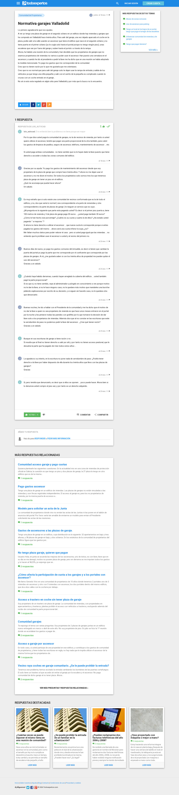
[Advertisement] (64, 91)
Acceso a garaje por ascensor (36, 643)
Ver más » (153, 50)
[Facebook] (31, 787)
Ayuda (34, 783)
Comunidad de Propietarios (30, 15)
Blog (39, 783)
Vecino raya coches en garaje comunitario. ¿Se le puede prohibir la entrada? (63, 665)
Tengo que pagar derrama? (136, 44)
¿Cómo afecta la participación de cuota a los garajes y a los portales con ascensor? (61, 576)
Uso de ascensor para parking (137, 24)
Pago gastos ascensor (31, 486)
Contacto (45, 783)
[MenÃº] (18, 3)
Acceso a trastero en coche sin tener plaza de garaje (49, 599)
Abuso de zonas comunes (136, 19)
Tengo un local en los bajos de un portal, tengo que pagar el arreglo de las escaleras (142, 30)
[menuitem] (33, 104)
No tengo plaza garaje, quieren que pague (43, 552)
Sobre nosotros (25, 783)
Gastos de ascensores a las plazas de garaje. (45, 530)
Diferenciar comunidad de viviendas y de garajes (141, 38)
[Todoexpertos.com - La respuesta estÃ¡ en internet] (34, 3)
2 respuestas (27, 566)
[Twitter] (27, 787)
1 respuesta (26, 478)
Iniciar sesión (131, 3)
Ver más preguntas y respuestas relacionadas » (64, 688)
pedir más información (58, 438)
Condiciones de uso (57, 783)
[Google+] (35, 787)
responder (40, 438)
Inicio (17, 783)
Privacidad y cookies (73, 783)
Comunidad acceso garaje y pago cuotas (42, 464)
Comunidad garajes (29, 621)
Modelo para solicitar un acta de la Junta (42, 508)
